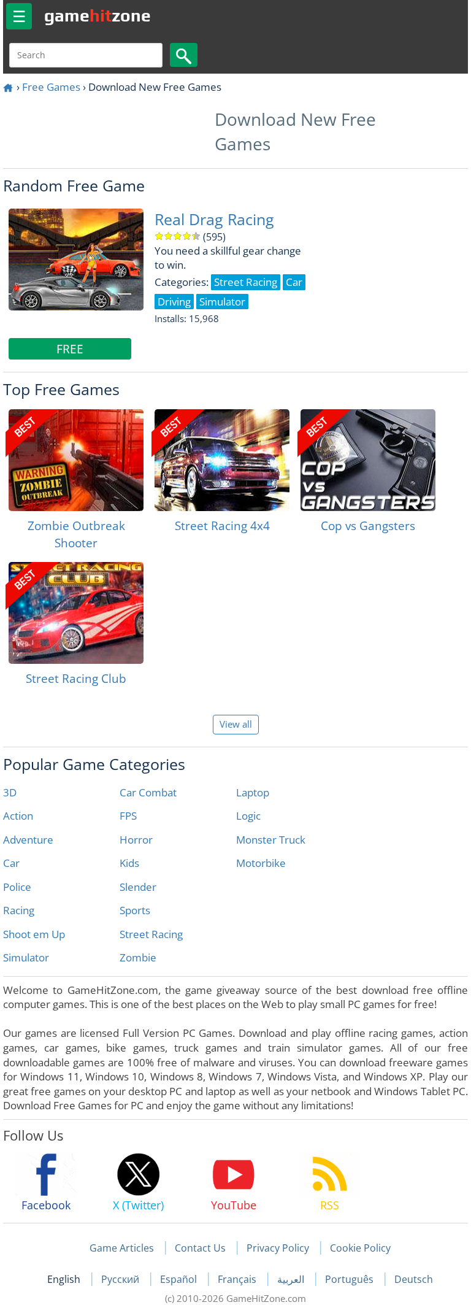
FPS (128, 816)
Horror (136, 840)
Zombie (138, 957)
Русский (121, 1279)
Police (17, 887)
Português (350, 1279)
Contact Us (200, 1248)
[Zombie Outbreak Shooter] (76, 460)
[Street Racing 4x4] (222, 460)
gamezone (97, 15)
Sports (135, 910)
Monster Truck (270, 840)
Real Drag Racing (214, 219)
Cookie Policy (360, 1248)
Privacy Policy (278, 1248)
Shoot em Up (34, 934)
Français (238, 1279)
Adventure (28, 840)
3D (10, 792)
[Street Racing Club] (76, 613)
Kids (129, 863)
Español (179, 1279)
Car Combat (148, 792)
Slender (138, 887)
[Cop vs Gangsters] (368, 460)
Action (18, 816)
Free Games (51, 87)
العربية (292, 1279)
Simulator (26, 957)
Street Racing (151, 934)
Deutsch (413, 1279)
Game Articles (122, 1248)
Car (11, 863)
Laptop (252, 792)
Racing (18, 910)
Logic (248, 816)
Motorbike (261, 863)
